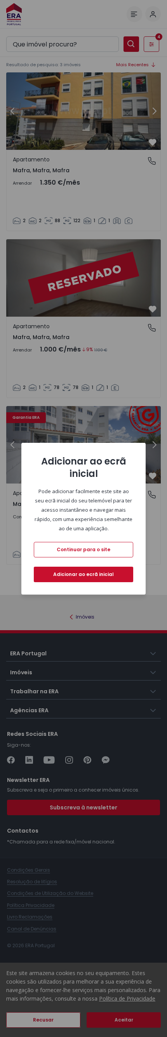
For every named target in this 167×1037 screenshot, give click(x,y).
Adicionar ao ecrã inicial (83, 574)
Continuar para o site (83, 549)
